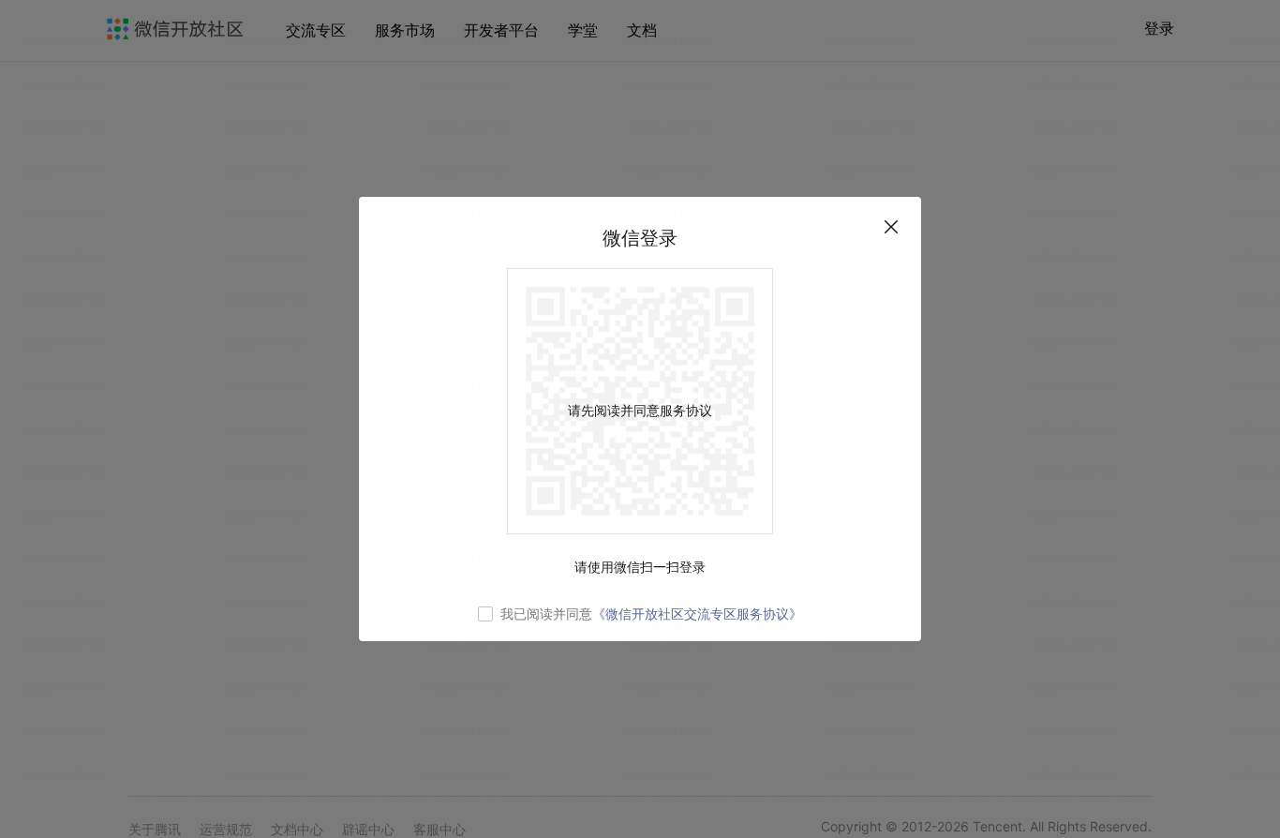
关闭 (891, 226)
